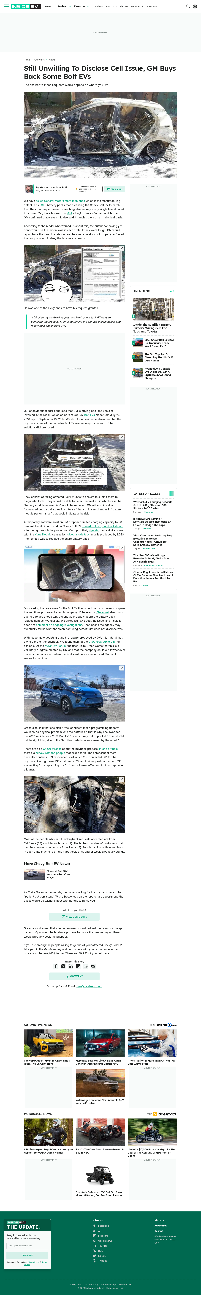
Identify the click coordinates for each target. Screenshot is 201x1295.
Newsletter (137, 6)
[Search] (188, 6)
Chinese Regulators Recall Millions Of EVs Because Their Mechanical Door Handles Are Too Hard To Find (153, 577)
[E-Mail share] (93, 966)
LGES (43, 205)
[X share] (63, 966)
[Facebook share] (55, 966)
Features (79, 6)
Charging (148, 512)
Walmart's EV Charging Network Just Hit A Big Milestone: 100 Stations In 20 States (152, 505)
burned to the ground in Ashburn (102, 526)
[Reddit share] (86, 966)
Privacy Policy (34, 1262)
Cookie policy (91, 1284)
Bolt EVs (89, 415)
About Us (159, 1220)
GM (69, 213)
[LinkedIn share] (71, 966)
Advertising (160, 1225)
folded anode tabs (78, 534)
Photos (124, 6)
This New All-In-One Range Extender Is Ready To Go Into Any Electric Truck (151, 558)
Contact (159, 1231)
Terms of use (125, 1284)
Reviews (62, 6)
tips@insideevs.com (89, 986)
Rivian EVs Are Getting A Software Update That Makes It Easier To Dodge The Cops (152, 522)
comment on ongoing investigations (59, 625)
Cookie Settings (108, 1284)
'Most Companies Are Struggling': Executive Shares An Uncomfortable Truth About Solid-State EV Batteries (152, 540)
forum (102, 641)
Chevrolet (39, 60)
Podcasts (111, 6)
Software (147, 529)
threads (52, 748)
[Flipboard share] (78, 966)
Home (27, 60)
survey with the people (50, 753)
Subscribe (27, 1255)
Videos (99, 6)
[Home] (26, 6)
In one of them (108, 748)
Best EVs (152, 6)
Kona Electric (43, 534)
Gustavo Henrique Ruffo (54, 187)
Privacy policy (76, 1284)
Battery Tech (149, 549)
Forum (55, 646)
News (47, 6)
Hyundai (94, 530)
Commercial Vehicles (153, 565)
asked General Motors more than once (60, 200)
